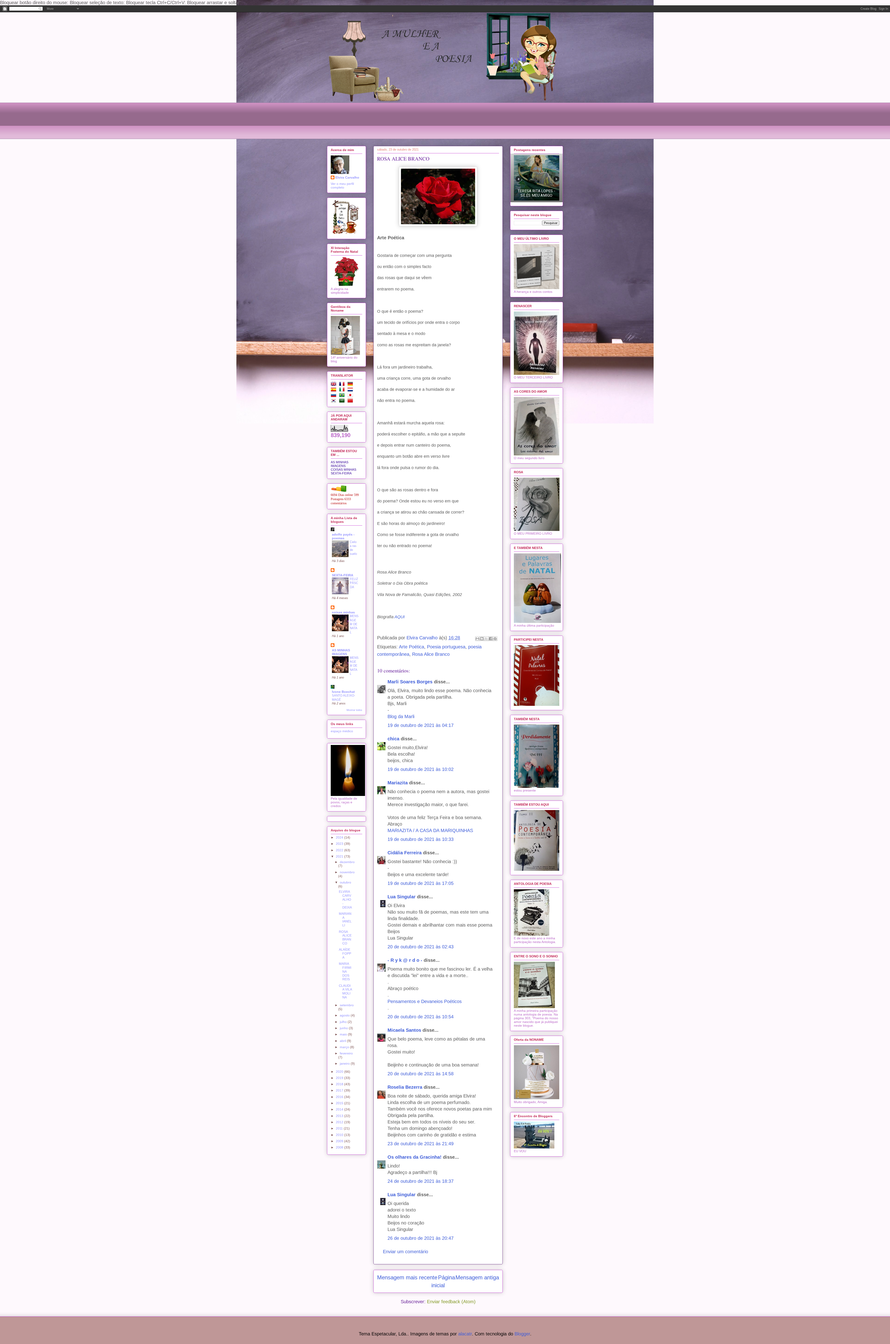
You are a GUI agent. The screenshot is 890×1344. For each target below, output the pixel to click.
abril (343, 1041)
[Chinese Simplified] (351, 401)
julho (344, 1022)
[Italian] (342, 390)
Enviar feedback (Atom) (451, 1301)
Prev (518, 179)
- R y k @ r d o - (405, 960)
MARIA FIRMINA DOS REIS (345, 971)
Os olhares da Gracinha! (415, 1157)
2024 (340, 837)
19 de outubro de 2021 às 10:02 (421, 769)
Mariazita (398, 782)
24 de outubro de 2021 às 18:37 (421, 1181)
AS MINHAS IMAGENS (339, 464)
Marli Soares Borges (410, 681)
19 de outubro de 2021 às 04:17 (421, 725)
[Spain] (334, 390)
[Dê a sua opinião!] (482, 638)
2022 (340, 850)
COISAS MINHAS (343, 469)
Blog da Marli (401, 716)
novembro (347, 872)
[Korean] (334, 401)
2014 (340, 1109)
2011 (340, 1128)
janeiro (345, 1063)
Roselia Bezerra (405, 1087)
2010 (340, 1135)
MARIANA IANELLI (345, 919)
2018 (340, 1084)
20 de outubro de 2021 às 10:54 (421, 1016)
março (345, 1047)
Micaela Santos (404, 1030)
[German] (351, 385)
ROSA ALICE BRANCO (345, 937)
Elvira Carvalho (347, 177)
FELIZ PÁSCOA (354, 583)
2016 (340, 1097)
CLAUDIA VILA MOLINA (345, 991)
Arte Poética (411, 646)
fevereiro (346, 1053)
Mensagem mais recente (407, 1277)
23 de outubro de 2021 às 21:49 (421, 1143)
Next (556, 179)
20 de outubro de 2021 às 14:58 (421, 1073)
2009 (340, 1141)
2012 (340, 1122)
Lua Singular (402, 896)
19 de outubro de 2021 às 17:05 (421, 883)
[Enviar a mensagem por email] (477, 638)
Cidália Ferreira (405, 852)
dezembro (347, 862)
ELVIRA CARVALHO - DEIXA (345, 899)
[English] (334, 385)
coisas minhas (343, 612)
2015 (340, 1103)
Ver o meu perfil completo (342, 185)
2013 (340, 1116)
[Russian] (334, 396)
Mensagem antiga (477, 1277)
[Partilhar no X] (486, 638)
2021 (340, 856)
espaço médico (342, 731)
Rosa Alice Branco (431, 654)
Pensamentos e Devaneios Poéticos (425, 1001)
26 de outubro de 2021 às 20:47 (421, 1238)
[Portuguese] (342, 396)
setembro (347, 1005)
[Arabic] (342, 401)
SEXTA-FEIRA (341, 473)
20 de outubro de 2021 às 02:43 (421, 946)
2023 (340, 844)
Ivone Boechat (343, 692)
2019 (340, 1078)
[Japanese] (351, 396)
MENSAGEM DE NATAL (354, 624)
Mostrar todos (354, 710)
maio (344, 1034)
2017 (340, 1090)
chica (393, 738)
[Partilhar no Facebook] (490, 638)
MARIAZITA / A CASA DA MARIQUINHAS (430, 830)
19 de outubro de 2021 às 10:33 (421, 839)
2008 (340, 1147)
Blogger (522, 1333)
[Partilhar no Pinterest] (495, 638)
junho (344, 1028)
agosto (345, 1015)
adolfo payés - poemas (343, 536)
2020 (340, 1071)
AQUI (399, 617)
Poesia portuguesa (446, 646)
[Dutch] (351, 390)
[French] (342, 385)
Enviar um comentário (405, 1251)
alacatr (465, 1333)
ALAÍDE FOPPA (345, 953)
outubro (345, 882)
